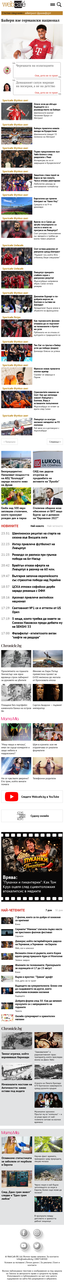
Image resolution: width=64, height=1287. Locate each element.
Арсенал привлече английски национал (32, 599)
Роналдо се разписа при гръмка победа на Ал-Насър (34, 557)
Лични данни (32, 1262)
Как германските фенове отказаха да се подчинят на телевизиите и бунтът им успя (46, 325)
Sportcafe (7, 100)
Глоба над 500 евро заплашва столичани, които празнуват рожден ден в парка (14, 513)
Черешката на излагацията (35, 65)
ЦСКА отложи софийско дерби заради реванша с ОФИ (33, 589)
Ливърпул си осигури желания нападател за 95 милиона (47, 422)
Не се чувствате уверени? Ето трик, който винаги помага (15, 781)
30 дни (59, 910)
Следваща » (55, 441)
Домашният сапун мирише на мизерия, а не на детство (35, 84)
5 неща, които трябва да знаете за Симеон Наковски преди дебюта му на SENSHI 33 (37, 623)
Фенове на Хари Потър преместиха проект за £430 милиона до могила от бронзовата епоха (46, 676)
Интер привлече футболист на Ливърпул (33, 546)
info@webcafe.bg (25, 1259)
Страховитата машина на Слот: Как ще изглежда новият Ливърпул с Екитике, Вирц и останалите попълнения (46, 398)
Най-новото (37, 526)
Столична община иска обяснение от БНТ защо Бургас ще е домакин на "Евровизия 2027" (47, 513)
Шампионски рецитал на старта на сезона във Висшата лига (36, 535)
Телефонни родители (44, 778)
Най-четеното (55, 526)
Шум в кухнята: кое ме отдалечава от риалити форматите (45, 747)
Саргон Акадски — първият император (47, 706)
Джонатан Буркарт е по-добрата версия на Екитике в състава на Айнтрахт (46, 300)
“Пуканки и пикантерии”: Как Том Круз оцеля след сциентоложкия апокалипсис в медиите (29, 886)
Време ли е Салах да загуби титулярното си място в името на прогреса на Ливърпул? (46, 226)
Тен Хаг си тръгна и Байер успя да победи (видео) (47, 346)
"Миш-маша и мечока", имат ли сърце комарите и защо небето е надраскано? (15, 749)
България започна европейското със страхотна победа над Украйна (36, 578)
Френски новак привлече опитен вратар (47, 370)
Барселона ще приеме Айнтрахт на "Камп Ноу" (46, 200)
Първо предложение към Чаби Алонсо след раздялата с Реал (47, 154)
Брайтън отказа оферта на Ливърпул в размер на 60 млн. (33, 567)
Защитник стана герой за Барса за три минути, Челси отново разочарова (47, 178)
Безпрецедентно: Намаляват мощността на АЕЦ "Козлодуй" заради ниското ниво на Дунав (15, 478)
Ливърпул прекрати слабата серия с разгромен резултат (44, 275)
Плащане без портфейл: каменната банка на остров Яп (16, 708)
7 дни (49, 910)
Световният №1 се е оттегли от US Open (36, 610)
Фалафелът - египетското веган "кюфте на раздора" (34, 635)
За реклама (46, 1262)
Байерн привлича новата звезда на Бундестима (46, 130)
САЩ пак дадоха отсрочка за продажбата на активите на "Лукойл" (46, 476)
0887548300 (41, 1259)
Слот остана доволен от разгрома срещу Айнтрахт (47, 250)
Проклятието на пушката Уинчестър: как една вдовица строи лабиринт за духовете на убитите (14, 676)
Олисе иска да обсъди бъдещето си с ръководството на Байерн (47, 107)
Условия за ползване (14, 1262)
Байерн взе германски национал (30, 20)
